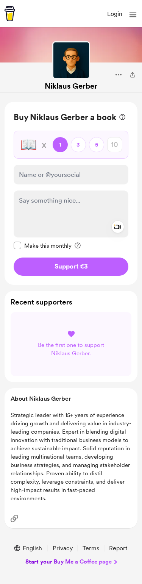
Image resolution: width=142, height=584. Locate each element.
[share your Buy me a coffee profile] (132, 75)
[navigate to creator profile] (71, 60)
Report (118, 548)
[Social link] (14, 518)
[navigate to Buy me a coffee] (10, 13)
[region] (71, 193)
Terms (91, 548)
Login (114, 13)
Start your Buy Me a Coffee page (68, 561)
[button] (132, 14)
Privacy (63, 548)
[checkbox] (43, 245)
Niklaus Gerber (71, 86)
